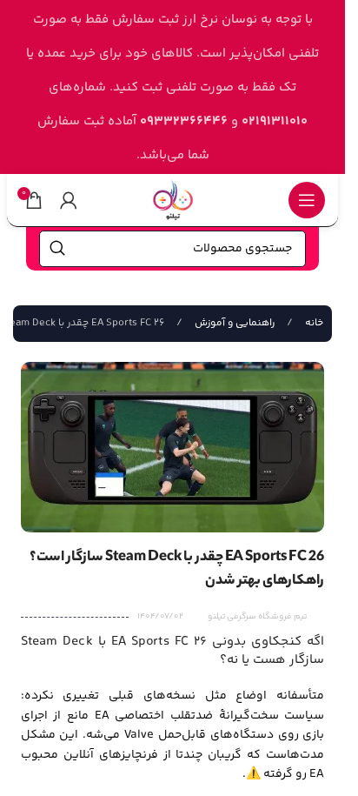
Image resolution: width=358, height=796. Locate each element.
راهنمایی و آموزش (233, 323)
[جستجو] (57, 249)
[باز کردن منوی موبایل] (307, 200)
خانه (312, 323)
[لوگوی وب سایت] (173, 200)
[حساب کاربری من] (68, 200)
